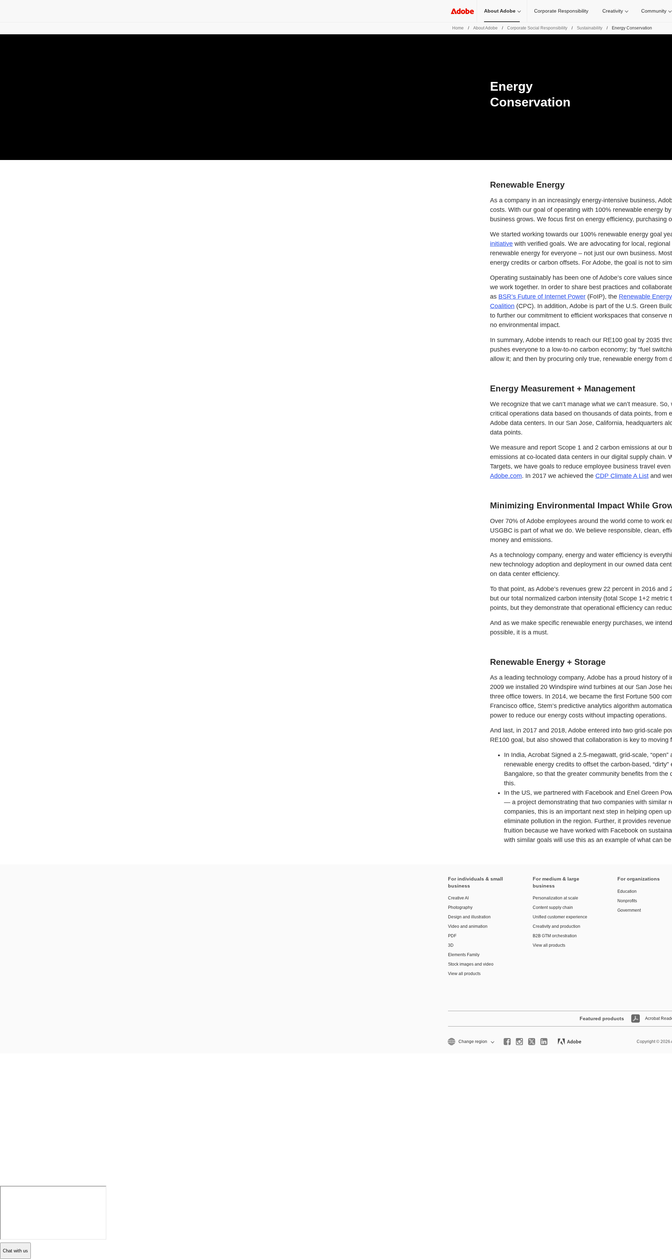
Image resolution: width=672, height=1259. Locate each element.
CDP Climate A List (622, 475)
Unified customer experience (560, 916)
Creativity (612, 11)
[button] (470, 1041)
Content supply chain (553, 907)
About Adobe (500, 11)
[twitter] (531, 1041)
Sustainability (589, 28)
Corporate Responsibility (561, 11)
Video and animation (468, 926)
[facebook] (507, 1041)
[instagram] (519, 1041)
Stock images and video (470, 964)
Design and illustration (469, 916)
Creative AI (458, 898)
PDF (452, 935)
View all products (464, 973)
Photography (460, 907)
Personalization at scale (555, 898)
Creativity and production (556, 926)
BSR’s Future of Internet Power (542, 296)
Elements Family (463, 954)
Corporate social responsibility (537, 28)
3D (451, 945)
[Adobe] (462, 11)
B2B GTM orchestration (555, 935)
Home (458, 28)
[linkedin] (543, 1041)
